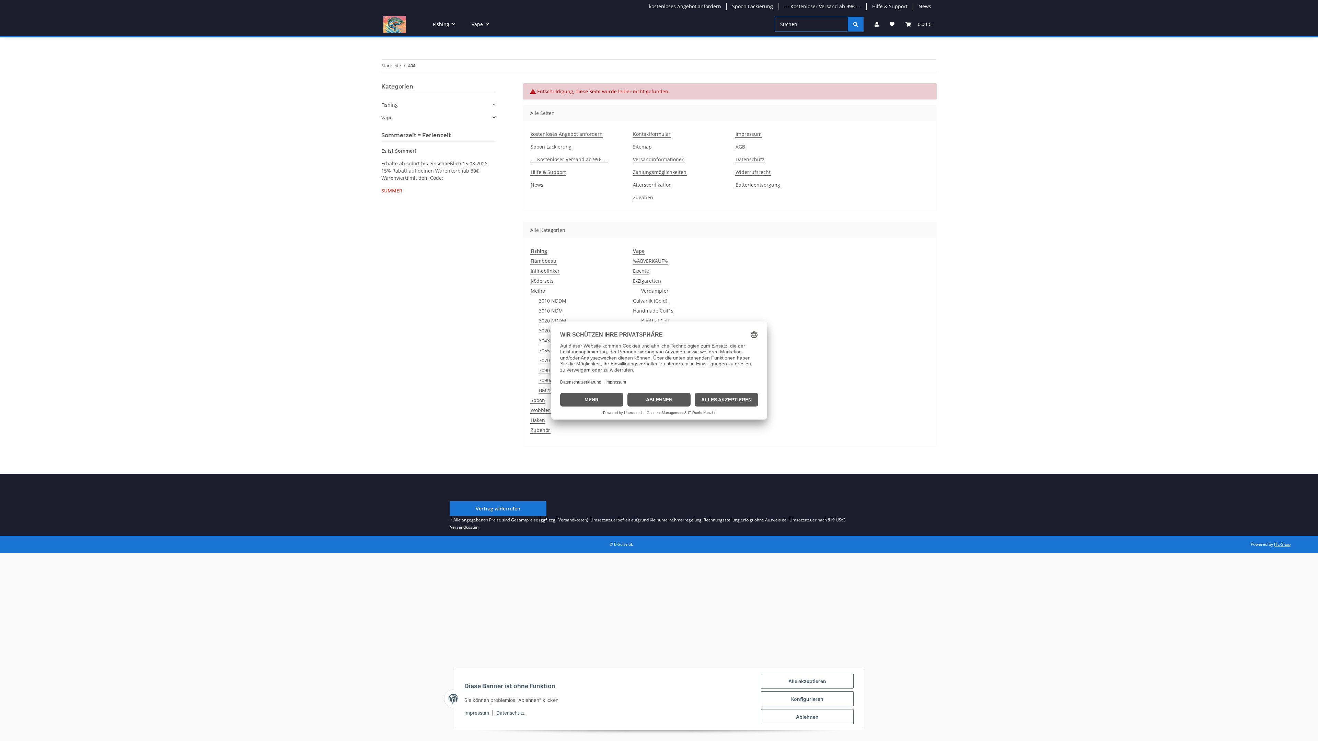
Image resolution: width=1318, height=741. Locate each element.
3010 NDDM (552, 300)
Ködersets (542, 281)
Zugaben (643, 197)
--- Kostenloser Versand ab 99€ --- (822, 6)
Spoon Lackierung (752, 6)
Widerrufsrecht (753, 172)
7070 (544, 360)
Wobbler (540, 410)
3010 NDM (551, 310)
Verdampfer (655, 290)
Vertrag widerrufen (498, 508)
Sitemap (642, 146)
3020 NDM (551, 330)
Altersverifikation (652, 184)
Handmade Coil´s (653, 310)
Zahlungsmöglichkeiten (659, 172)
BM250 (547, 390)
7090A (546, 380)
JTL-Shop (1282, 544)
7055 (544, 350)
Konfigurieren (807, 699)
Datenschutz (510, 713)
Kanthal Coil (655, 320)
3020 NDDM (552, 320)
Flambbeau (543, 261)
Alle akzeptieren (807, 681)
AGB (740, 146)
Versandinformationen (659, 159)
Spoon (538, 400)
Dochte (641, 271)
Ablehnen (807, 717)
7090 (544, 370)
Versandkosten (464, 527)
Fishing (389, 105)
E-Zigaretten (647, 281)
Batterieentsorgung (758, 184)
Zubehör (540, 430)
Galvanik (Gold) (650, 300)
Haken (538, 420)
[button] (876, 24)
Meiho (538, 290)
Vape (387, 117)
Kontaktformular (652, 134)
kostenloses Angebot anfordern (685, 6)
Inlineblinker (545, 271)
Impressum (476, 713)
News (924, 6)
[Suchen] (856, 24)
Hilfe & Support (889, 6)
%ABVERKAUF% (650, 261)
